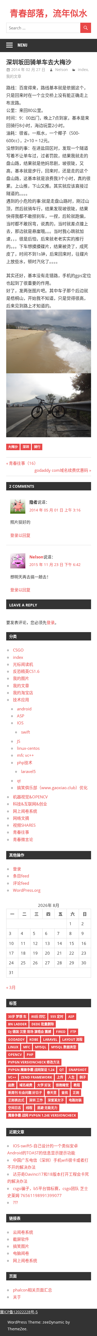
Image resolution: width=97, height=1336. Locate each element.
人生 (71, 1077)
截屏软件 (21, 1239)
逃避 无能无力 (47, 1108)
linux (13, 1047)
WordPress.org (26, 890)
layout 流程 (72, 1039)
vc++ (12, 1077)
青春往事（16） (23, 463)
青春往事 (21, 832)
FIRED (60, 1031)
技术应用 (21, 699)
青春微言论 (23, 839)
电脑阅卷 (21, 1253)
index (83, 69)
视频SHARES (24, 825)
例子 (82, 1077)
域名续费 (25, 1085)
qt (19, 780)
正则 (76, 1092)
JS (18, 741)
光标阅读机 (23, 664)
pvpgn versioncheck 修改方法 (34, 1062)
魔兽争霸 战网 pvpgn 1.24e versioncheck (42, 1115)
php (30, 1054)
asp (71, 1016)
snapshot (77, 1069)
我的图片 (21, 678)
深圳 (26, 447)
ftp (73, 1031)
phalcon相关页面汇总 (32, 1290)
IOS (20, 722)
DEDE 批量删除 (43, 1024)
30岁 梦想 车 (17, 1016)
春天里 (52, 1092)
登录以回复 (20, 535)
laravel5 (28, 771)
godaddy (16, 1039)
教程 (77, 1085)
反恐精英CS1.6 (26, 671)
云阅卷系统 (23, 1232)
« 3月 (11, 987)
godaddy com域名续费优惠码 (61, 470)
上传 (60, 1077)
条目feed (21, 876)
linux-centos (28, 748)
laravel (50, 1039)
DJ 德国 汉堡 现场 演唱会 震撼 (29, 1031)
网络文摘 (21, 818)
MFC (26, 1047)
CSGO (18, 650)
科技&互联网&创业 (30, 803)
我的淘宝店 (23, 692)
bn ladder (17, 1024)
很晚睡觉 (62, 1085)
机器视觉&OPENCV (30, 796)
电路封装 (75, 1100)
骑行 (37, 447)
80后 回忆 (38, 1016)
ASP (20, 715)
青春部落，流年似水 (48, 13)
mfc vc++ (25, 755)
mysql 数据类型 (63, 1047)
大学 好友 (44, 1085)
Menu (22, 45)
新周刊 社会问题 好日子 (25, 1092)
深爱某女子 (56, 1100)
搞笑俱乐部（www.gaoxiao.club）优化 (52, 787)
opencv (15, 1054)
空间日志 (14, 1108)
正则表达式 (16, 1100)
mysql (40, 1047)
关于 (17, 1297)
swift (25, 732)
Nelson (61, 69)
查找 (64, 1092)
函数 (11, 1085)
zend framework (36, 1077)
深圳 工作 (36, 1100)
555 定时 (56, 1016)
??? (15, 1202)
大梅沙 (13, 447)
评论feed (21, 883)
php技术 (24, 762)
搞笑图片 (21, 1246)
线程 (29, 1108)
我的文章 (13, 76)
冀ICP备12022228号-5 (19, 1311)
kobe (33, 1039)
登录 (51, 622)
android (24, 708)
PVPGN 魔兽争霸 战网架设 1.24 (31, 1069)
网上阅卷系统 (25, 811)
